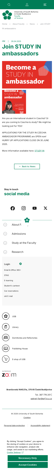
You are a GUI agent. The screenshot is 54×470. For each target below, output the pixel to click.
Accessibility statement (40, 425)
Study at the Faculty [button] (24, 242)
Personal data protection (14, 425)
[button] (9, 4)
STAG (6, 275)
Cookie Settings (14, 452)
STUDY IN (39, 150)
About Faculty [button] (20, 224)
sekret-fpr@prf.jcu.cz (41, 398)
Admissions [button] (19, 233)
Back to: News (28, 166)
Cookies (27, 417)
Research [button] (17, 251)
